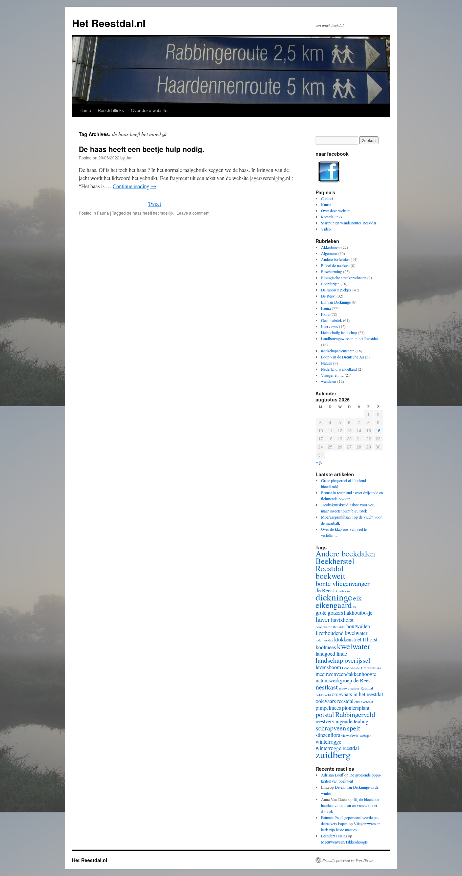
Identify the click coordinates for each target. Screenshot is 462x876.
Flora (325, 314)
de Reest (325, 590)
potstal (325, 714)
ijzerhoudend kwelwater (341, 632)
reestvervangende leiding (342, 721)
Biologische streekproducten (343, 277)
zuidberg (333, 754)
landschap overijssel (343, 660)
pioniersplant (355, 707)
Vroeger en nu (332, 375)
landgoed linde (331, 653)
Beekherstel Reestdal (335, 564)
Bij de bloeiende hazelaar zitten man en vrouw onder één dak (350, 805)
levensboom (328, 667)
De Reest (328, 296)
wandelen (328, 381)
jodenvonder (324, 640)
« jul (320, 462)
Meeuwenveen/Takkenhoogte (344, 842)
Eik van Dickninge (336, 302)
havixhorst (342, 619)
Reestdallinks (111, 110)
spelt (353, 727)
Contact (327, 198)
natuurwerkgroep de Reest (344, 680)
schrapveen (331, 727)
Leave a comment (193, 213)
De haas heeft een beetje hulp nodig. (141, 149)
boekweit (330, 575)
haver (323, 619)
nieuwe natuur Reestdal (356, 688)
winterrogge (328, 741)
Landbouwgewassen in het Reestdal (349, 338)
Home (85, 110)
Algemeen (329, 253)
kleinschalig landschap (339, 332)
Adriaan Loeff (332, 775)
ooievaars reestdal (334, 700)
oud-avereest (363, 701)
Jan (129, 157)
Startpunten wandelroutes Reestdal (348, 222)
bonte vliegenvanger (343, 583)
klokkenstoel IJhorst (355, 639)
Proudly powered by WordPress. (348, 860)
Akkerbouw (330, 247)
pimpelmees (328, 707)
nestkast (327, 687)
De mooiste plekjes (336, 289)
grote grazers (329, 612)
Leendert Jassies (334, 835)
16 (378, 430)
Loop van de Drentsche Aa (342, 356)
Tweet (154, 203)
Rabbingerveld (355, 714)
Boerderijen (330, 283)
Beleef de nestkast (335, 265)
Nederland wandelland (339, 369)
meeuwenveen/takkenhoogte (346, 673)
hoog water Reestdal (330, 627)
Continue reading (134, 186)
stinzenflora (328, 734)
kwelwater (353, 646)
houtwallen (358, 626)
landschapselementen (337, 350)
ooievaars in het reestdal (357, 694)
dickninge (334, 597)
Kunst (326, 204)
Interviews (329, 326)
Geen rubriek (331, 320)
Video (326, 229)
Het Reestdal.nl (108, 23)
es (354, 606)
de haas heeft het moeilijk (150, 213)
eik (357, 598)
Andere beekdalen (335, 259)
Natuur (326, 363)
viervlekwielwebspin (356, 735)
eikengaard (334, 604)
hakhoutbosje (358, 612)
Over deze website (149, 110)
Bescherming (331, 271)
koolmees (326, 647)
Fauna (103, 213)
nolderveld (323, 695)
